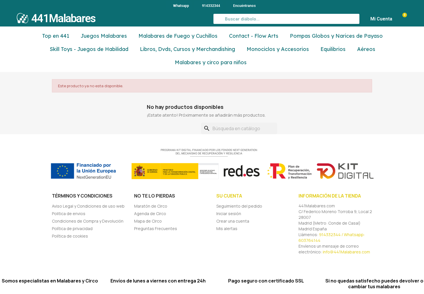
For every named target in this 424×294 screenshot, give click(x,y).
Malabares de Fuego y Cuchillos (177, 36)
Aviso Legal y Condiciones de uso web (88, 206)
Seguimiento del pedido (239, 206)
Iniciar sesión (228, 213)
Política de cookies (70, 236)
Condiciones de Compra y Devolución (87, 221)
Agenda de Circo (150, 213)
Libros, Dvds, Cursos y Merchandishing (187, 49)
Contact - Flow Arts (253, 36)
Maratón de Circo (150, 206)
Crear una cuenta (232, 221)
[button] (402, 19)
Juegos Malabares (104, 36)
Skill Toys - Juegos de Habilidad (89, 49)
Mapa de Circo (148, 221)
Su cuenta (229, 196)
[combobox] (286, 19)
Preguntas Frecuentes (155, 228)
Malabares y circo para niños (211, 62)
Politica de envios (68, 213)
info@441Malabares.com (346, 252)
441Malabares (63, 18)
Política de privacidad (72, 228)
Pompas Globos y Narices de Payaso (336, 36)
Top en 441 (55, 36)
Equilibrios (333, 49)
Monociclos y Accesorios (278, 49)
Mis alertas (226, 228)
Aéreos (366, 49)
